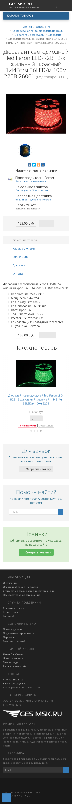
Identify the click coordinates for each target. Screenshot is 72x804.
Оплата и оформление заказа (20, 587)
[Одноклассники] (38, 165)
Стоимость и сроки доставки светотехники (28, 591)
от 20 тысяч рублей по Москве (33, 199)
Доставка (18, 265)
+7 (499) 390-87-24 (13, 679)
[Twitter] (34, 165)
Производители (12, 629)
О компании (10, 583)
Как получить (23, 190)
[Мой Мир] (43, 165)
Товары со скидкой (14, 641)
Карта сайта (10, 616)
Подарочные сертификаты (18, 633)
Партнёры (9, 637)
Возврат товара (12, 612)
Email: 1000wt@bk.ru (14, 683)
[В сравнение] (50, 223)
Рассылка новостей (14, 666)
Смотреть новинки (38, 552)
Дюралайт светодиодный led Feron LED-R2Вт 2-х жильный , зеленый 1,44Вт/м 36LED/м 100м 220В (36, 399)
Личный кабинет (13, 654)
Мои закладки (11, 662)
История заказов (13, 658)
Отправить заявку (38, 469)
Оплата (17, 274)
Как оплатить (41, 190)
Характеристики (23, 248)
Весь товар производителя (31, 181)
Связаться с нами (13, 608)
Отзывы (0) (20, 257)
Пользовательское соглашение (21, 595)
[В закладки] (43, 223)
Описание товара (24, 240)
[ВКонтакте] (29, 165)
